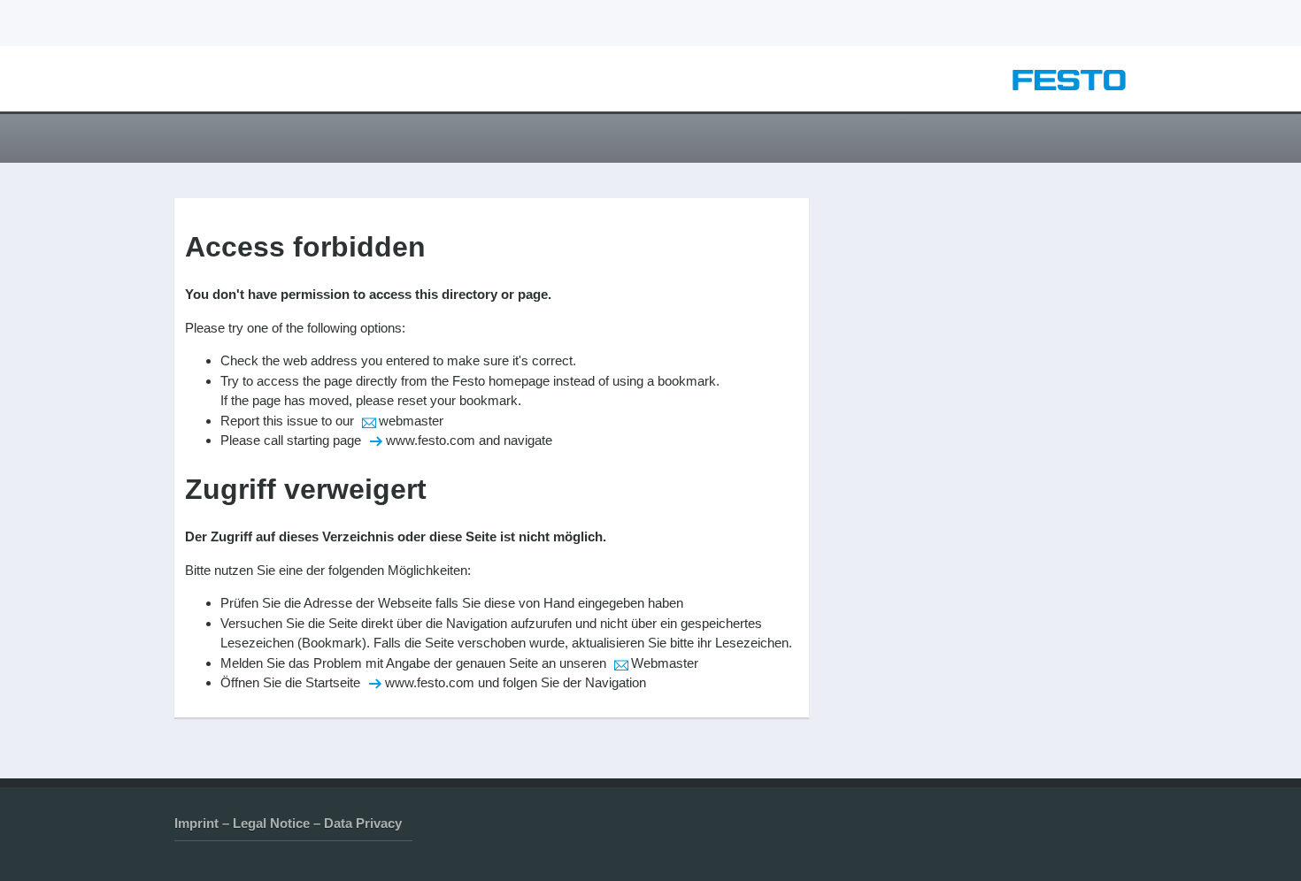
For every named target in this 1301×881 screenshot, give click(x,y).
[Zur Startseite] (1069, 85)
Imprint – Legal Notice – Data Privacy (288, 823)
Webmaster (664, 662)
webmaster (411, 420)
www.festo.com (430, 440)
